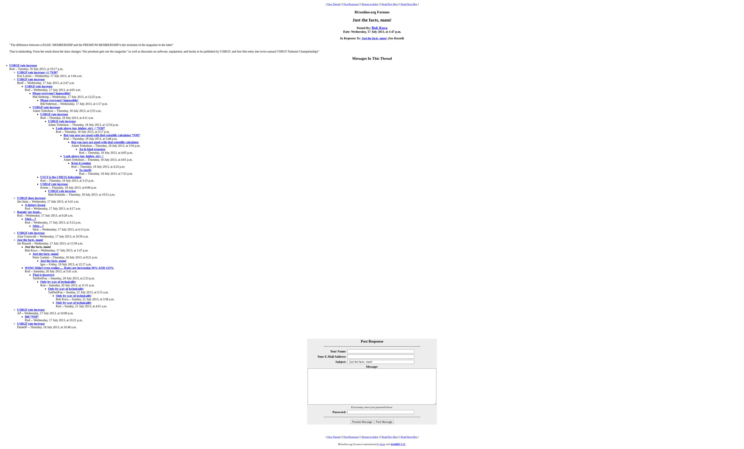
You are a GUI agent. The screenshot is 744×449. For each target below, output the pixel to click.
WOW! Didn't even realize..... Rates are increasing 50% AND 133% (69, 267)
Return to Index (370, 4)
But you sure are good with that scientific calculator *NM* (102, 135)
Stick (382, 444)
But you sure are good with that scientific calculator (105, 142)
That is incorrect (43, 274)
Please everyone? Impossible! (52, 93)
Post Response (351, 4)
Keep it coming (81, 163)
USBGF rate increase (23, 65)
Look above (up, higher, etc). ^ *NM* (80, 128)
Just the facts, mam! (374, 38)
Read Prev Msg (390, 4)
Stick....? (30, 219)
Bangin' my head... (29, 212)
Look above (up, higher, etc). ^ (84, 156)
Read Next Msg (409, 4)
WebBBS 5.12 (398, 444)
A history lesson (35, 205)
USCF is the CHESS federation (60, 177)
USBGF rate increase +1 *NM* (37, 72)
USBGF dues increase (31, 198)
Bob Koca (380, 28)
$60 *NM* (32, 316)
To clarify (85, 170)
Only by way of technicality (58, 281)
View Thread (333, 4)
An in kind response (92, 149)
